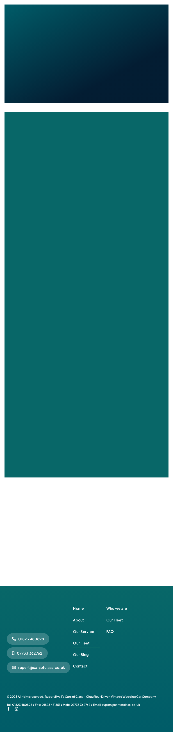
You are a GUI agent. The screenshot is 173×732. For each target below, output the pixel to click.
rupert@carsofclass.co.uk (121, 705)
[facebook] (8, 709)
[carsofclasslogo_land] (37, 605)
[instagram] (16, 709)
